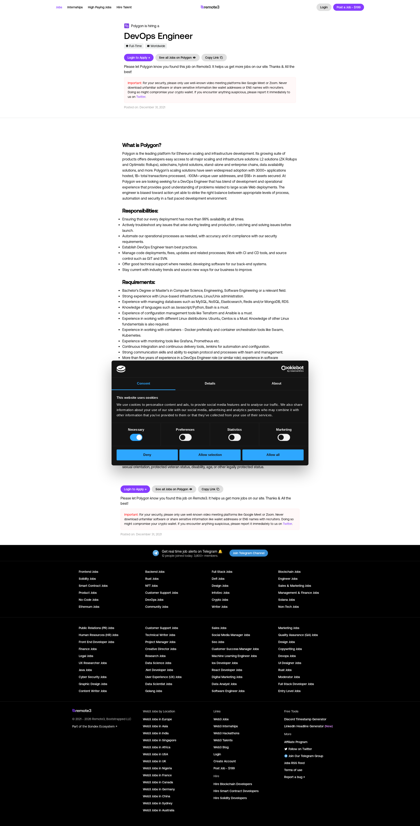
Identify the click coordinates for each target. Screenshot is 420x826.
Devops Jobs (287, 656)
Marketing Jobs (288, 628)
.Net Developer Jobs (159, 670)
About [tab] (276, 383)
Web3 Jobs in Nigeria (157, 768)
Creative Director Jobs (160, 649)
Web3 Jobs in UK (154, 761)
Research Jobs (155, 656)
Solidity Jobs (87, 578)
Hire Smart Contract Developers (236, 791)
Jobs (59, 7)
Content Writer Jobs (93, 691)
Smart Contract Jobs (93, 585)
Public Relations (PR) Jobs (96, 628)
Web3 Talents (223, 740)
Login (324, 7)
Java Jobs (85, 670)
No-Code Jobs (88, 599)
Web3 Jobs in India (156, 733)
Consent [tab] (143, 383)
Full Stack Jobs (222, 571)
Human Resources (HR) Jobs (98, 635)
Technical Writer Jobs (160, 635)
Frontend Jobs (88, 571)
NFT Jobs (151, 585)
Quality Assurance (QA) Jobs (298, 635)
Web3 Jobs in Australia (158, 810)
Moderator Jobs (289, 677)
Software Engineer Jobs (228, 691)
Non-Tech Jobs (288, 606)
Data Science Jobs (158, 663)
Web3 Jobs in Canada (158, 782)
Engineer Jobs (288, 578)
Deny (147, 455)
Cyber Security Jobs (93, 677)
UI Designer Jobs (289, 663)
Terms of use (293, 770)
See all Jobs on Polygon (175, 57)
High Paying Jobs (99, 7)
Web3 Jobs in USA (155, 754)
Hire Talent (124, 7)
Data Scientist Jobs (158, 684)
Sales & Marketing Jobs (294, 585)
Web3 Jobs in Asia (155, 726)
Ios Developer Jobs (225, 663)
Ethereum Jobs (89, 606)
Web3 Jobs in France (157, 775)
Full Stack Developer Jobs (296, 684)
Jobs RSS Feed (294, 763)
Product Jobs (88, 592)
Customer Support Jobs (161, 592)
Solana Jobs (286, 599)
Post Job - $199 (224, 768)
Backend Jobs (154, 571)
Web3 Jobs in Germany (159, 789)
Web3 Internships (226, 726)
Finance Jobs (88, 649)
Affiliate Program (295, 742)
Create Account (225, 761)
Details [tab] (210, 383)
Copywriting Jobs (290, 649)
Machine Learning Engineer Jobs (234, 656)
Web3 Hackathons (226, 733)
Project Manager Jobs (160, 642)
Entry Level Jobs (289, 691)
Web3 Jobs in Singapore (159, 740)
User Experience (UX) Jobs (163, 677)
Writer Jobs (220, 606)
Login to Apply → (139, 57)
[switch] (185, 438)
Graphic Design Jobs (93, 684)
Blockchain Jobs (289, 571)
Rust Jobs (152, 578)
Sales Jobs (219, 628)
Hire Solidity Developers (230, 798)
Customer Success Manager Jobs (235, 649)
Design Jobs (220, 585)
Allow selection (210, 455)
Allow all (273, 455)
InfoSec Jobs (220, 592)
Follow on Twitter (300, 749)
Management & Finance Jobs (298, 592)
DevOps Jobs (154, 599)
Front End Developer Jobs (96, 642)
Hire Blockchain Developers (233, 784)
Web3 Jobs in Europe (157, 719)
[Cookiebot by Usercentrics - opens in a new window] (284, 369)
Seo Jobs (218, 642)
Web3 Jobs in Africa (156, 747)
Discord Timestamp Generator (305, 719)
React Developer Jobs (227, 670)
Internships (75, 7)
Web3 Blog (221, 747)
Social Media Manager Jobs (231, 635)
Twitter (140, 96)
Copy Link (212, 57)
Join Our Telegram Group (306, 756)
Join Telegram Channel (248, 553)
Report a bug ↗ (294, 777)
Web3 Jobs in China (156, 796)
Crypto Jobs (220, 599)
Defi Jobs (218, 578)
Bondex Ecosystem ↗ (102, 726)
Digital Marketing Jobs (227, 677)
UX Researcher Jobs (93, 663)
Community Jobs (156, 606)
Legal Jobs (86, 656)
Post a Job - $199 (348, 7)
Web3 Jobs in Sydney (157, 803)
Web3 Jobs (221, 719)
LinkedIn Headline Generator (308, 726)
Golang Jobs (153, 691)
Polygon (137, 26)
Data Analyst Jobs (224, 684)
